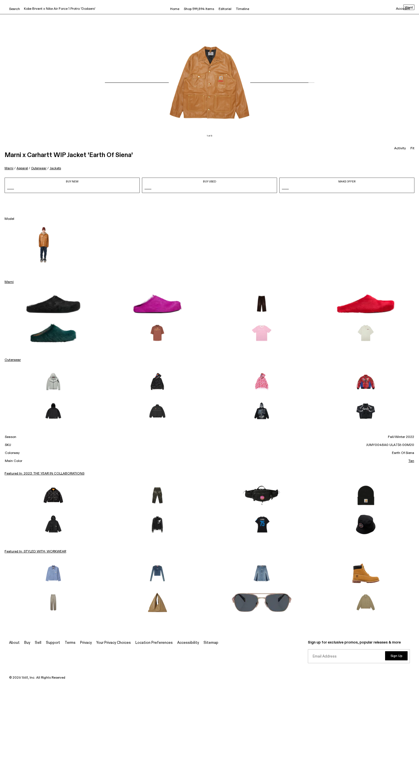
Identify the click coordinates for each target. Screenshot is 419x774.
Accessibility (188, 643)
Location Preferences (154, 643)
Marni (9, 168)
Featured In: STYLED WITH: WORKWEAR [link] (35, 551)
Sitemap (211, 643)
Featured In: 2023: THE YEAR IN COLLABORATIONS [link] (44, 473)
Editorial (225, 9)
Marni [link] (9, 282)
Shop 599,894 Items (199, 9)
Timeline (242, 9)
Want (409, 7)
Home (174, 9)
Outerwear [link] (13, 360)
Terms (70, 643)
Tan (411, 461)
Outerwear (38, 168)
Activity (400, 148)
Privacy (86, 643)
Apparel (22, 168)
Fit (412, 148)
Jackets (55, 168)
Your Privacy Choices (113, 643)
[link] (53, 304)
